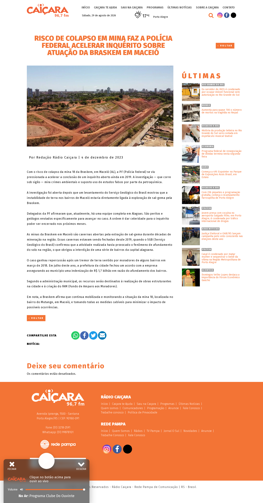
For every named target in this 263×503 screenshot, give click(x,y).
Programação (155, 408)
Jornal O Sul (171, 431)
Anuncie (173, 408)
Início (86, 7)
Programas (155, 7)
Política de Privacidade (142, 412)
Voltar (226, 45)
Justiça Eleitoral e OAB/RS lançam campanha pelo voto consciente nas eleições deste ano (222, 236)
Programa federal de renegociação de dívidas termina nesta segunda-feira (222, 154)
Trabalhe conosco (112, 412)
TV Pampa (153, 431)
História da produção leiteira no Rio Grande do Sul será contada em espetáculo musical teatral (222, 133)
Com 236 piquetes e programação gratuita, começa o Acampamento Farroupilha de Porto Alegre (221, 195)
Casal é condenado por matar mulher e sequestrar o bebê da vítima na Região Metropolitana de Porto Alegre (221, 258)
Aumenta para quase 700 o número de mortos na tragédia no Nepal (222, 111)
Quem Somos (121, 431)
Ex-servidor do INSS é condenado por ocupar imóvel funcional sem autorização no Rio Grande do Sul (221, 92)
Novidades (190, 431)
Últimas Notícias (179, 7)
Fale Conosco (191, 408)
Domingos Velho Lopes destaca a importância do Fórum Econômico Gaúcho (221, 277)
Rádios (138, 431)
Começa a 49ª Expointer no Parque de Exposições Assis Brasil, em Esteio (222, 174)
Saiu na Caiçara (132, 7)
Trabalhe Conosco (112, 435)
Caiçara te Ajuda (105, 7)
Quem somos (109, 408)
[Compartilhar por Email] (102, 335)
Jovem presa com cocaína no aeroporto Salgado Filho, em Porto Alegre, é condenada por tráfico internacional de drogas (221, 217)
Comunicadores (133, 408)
